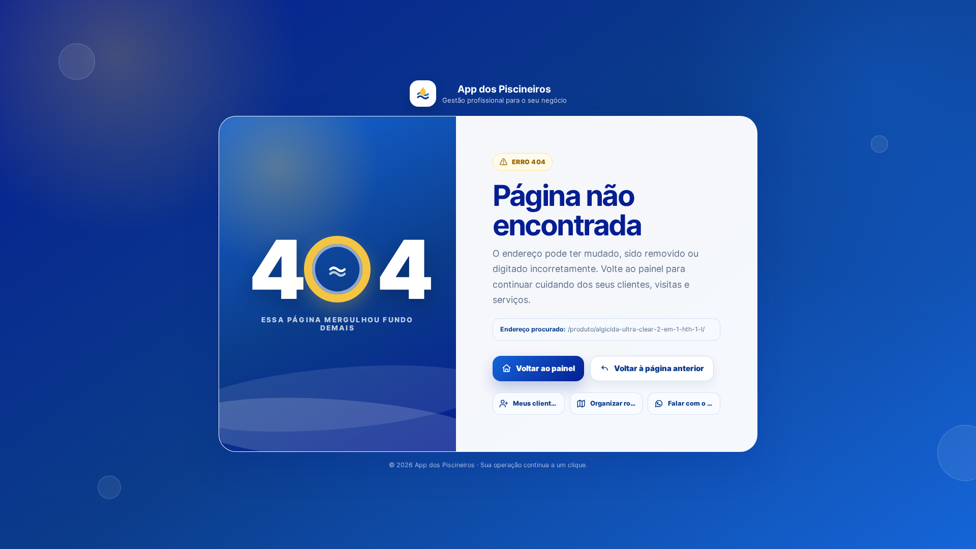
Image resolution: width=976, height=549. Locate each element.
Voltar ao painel (545, 368)
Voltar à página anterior (659, 368)
